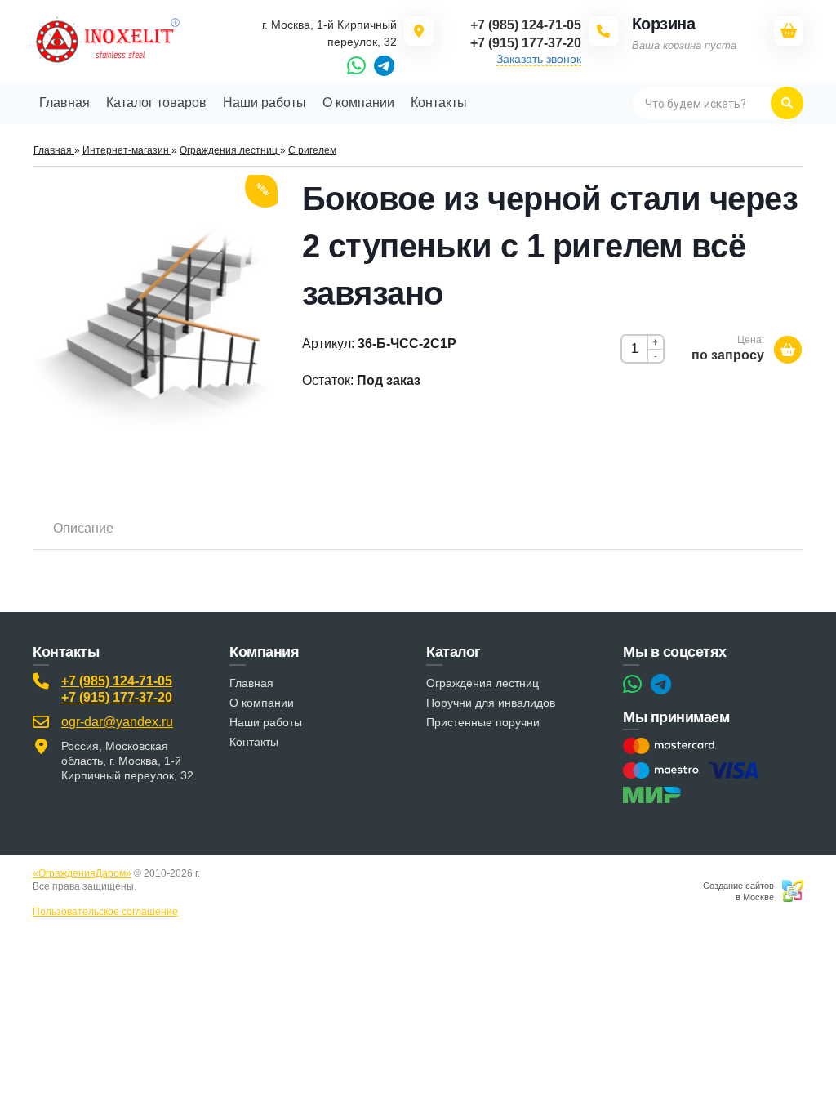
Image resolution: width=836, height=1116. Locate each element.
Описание (83, 528)
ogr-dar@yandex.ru (117, 722)
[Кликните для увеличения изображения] (155, 327)
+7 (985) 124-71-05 (116, 681)
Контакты (253, 741)
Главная (251, 683)
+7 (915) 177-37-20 (116, 697)
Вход (150, 886)
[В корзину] (787, 349)
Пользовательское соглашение (105, 911)
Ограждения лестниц (482, 683)
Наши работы (265, 722)
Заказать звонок (538, 58)
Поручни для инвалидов (490, 702)
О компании (261, 702)
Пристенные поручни (483, 722)
